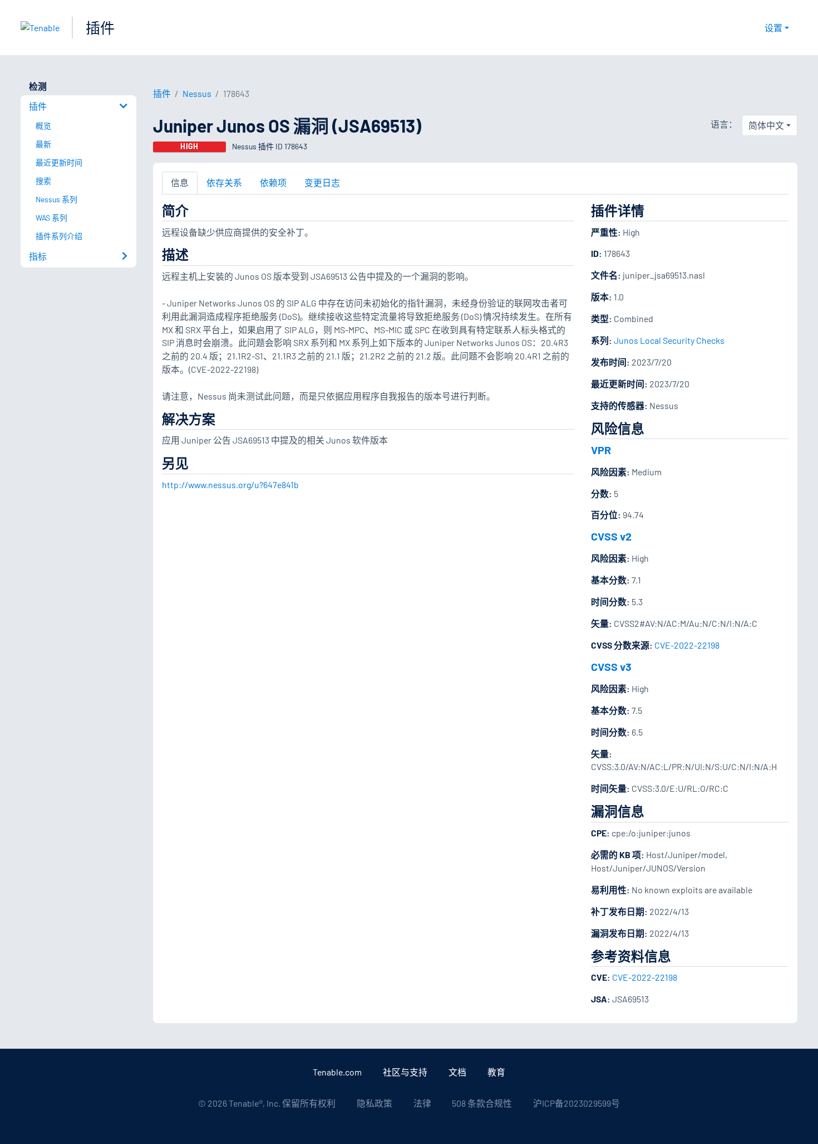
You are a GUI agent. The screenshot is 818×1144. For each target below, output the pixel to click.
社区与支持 (405, 1072)
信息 (180, 182)
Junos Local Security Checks (669, 340)
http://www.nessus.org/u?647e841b (230, 484)
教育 (496, 1072)
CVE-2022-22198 (687, 645)
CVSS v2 (611, 536)
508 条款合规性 (482, 1103)
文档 (457, 1072)
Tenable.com (337, 1072)
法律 (422, 1103)
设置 (773, 27)
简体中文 (766, 125)
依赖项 (273, 182)
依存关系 (224, 182)
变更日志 (322, 182)
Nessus (197, 93)
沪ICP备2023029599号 (576, 1103)
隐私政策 (374, 1103)
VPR (601, 449)
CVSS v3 (611, 666)
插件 (100, 27)
